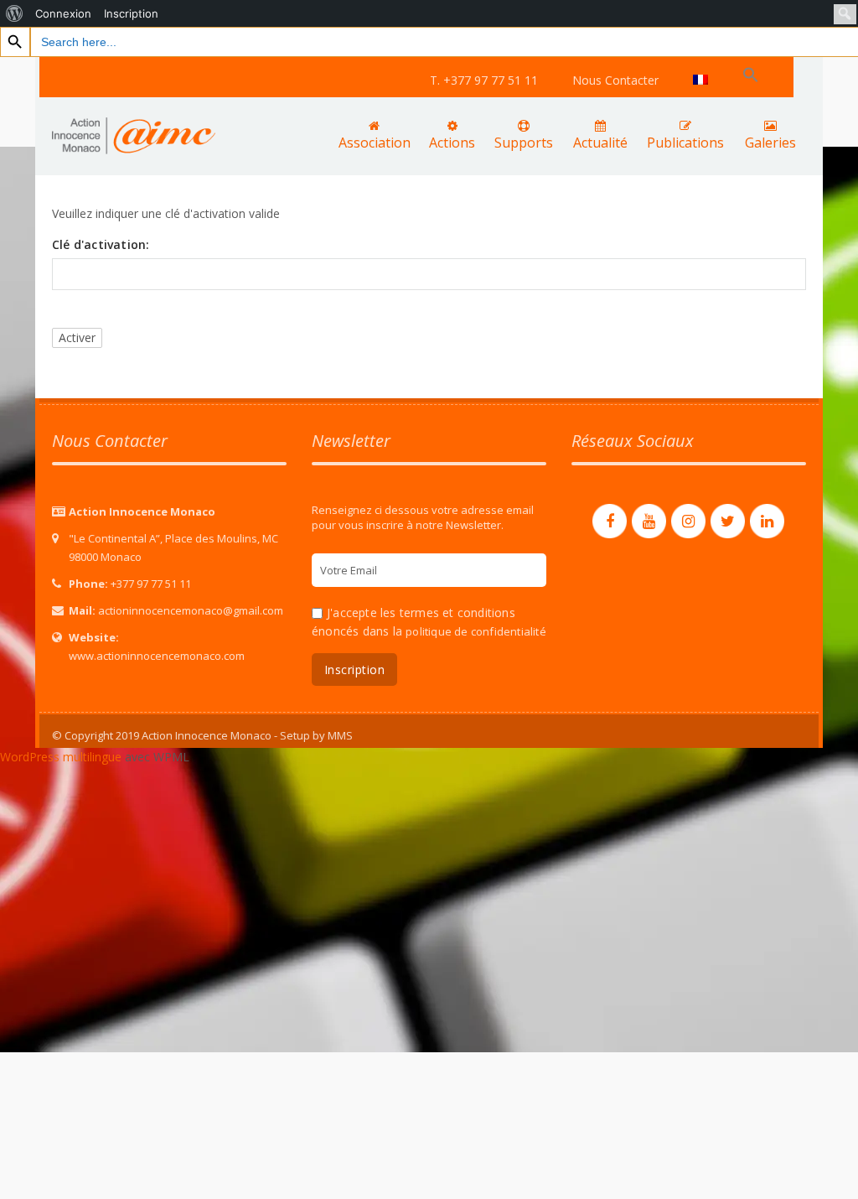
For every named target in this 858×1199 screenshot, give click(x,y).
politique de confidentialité (476, 631)
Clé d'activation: (100, 244)
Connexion (63, 13)
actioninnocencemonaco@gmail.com (190, 610)
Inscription (131, 13)
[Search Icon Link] (751, 75)
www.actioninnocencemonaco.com (157, 655)
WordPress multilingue (60, 757)
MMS (340, 735)
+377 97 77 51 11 (151, 583)
